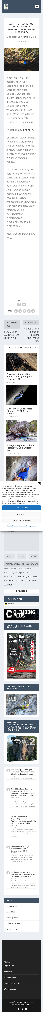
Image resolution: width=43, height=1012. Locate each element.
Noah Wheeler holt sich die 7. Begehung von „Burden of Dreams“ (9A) (23, 874)
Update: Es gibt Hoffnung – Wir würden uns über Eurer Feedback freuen (22, 772)
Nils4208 (14, 789)
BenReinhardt (17, 846)
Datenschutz (23, 526)
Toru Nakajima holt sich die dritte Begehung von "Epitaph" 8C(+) (19, 376)
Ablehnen (21, 514)
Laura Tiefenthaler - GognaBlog (19, 818)
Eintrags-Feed (12, 917)
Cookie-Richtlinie (12, 526)
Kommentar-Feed (13, 923)
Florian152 (15, 872)
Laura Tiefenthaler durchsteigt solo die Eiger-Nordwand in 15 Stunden (23, 822)
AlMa (25, 36)
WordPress (27, 1005)
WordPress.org (12, 929)
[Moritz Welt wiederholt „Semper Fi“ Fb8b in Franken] (21, 395)
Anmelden (10, 912)
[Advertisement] (21, 263)
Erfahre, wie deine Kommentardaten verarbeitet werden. (21, 580)
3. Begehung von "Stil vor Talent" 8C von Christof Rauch (20, 448)
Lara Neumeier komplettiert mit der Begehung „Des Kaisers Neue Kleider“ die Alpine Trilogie (23, 792)
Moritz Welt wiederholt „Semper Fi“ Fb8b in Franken (19, 411)
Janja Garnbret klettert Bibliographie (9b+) (20, 848)
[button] (39, 484)
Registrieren (11, 906)
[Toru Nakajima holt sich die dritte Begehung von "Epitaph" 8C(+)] (21, 362)
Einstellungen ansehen (21, 521)
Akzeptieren (22, 508)
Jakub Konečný (26, 129)
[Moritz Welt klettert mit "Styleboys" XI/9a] (21, 475)
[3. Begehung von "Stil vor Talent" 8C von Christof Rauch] (21, 431)
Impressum (32, 526)
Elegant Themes (26, 1002)
